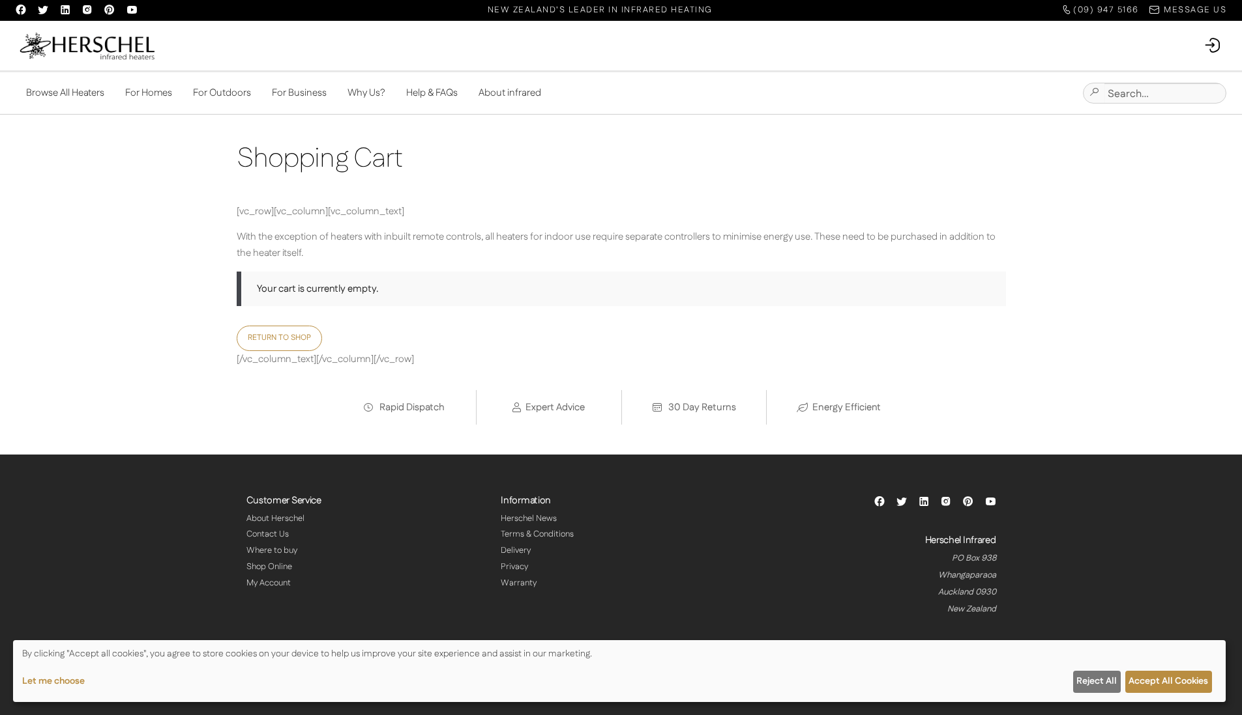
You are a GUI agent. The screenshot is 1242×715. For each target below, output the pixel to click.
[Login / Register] (1213, 46)
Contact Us (267, 534)
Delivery (516, 550)
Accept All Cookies (1168, 681)
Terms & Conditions (537, 534)
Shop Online (269, 566)
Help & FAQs (432, 93)
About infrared (510, 93)
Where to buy (271, 550)
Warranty (519, 583)
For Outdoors (222, 93)
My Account (268, 583)
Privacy (514, 566)
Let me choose (53, 681)
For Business (299, 93)
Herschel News (529, 518)
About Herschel (275, 518)
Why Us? (366, 93)
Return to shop (279, 337)
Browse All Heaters (65, 93)
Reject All (1096, 681)
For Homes (148, 93)
